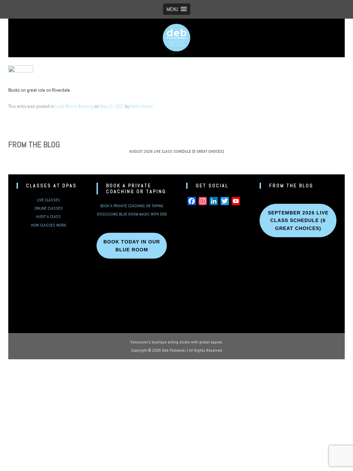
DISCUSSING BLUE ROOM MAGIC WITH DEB (132, 214)
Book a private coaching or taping (131, 206)
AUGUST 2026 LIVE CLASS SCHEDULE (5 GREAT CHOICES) (176, 151)
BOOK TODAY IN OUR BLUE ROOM (131, 245)
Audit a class (48, 216)
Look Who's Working (74, 106)
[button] (176, 9)
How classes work (48, 225)
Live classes (48, 200)
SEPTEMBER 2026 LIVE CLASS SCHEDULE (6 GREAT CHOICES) (298, 220)
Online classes (48, 208)
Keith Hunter (141, 106)
